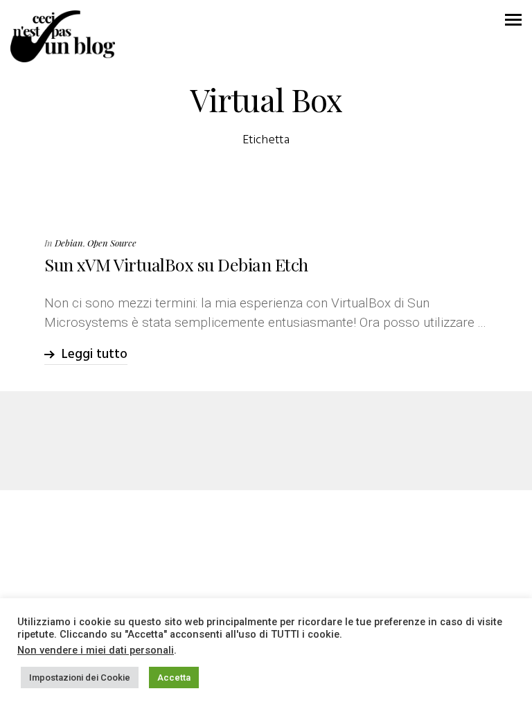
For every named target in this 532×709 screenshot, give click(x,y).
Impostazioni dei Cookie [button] (79, 677)
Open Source (111, 243)
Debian (69, 243)
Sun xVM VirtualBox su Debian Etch (176, 264)
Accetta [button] (173, 677)
